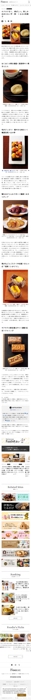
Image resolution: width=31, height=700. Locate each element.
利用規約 (4, 684)
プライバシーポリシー (13, 684)
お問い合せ (15, 686)
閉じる (30, 695)
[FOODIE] (11, 21)
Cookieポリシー (23, 684)
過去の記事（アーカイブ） (19, 681)
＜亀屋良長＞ (6, 170)
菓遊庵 (8, 420)
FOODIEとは (9, 681)
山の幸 (13, 170)
